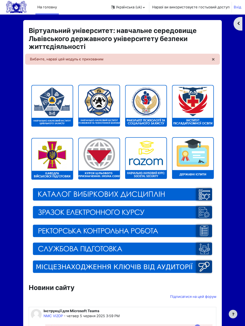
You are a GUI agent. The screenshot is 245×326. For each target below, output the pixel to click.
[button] (128, 7)
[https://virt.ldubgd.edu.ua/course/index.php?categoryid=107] (146, 105)
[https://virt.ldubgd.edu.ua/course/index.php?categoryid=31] (193, 177)
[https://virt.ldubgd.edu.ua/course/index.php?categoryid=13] (52, 105)
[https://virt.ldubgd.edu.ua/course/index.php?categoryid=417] (146, 177)
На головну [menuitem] (47, 7)
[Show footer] (233, 314)
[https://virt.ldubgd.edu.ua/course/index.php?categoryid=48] (122, 230)
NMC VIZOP (53, 316)
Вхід (237, 7)
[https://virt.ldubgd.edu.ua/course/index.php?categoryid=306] (52, 139)
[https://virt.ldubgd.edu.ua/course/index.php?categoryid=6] (193, 105)
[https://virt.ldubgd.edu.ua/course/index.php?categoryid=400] (99, 158)
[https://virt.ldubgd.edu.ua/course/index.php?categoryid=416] (122, 194)
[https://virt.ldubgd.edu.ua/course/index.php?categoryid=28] (99, 124)
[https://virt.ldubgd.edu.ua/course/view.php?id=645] (122, 219)
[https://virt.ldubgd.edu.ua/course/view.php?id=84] (122, 248)
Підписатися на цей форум (193, 296)
